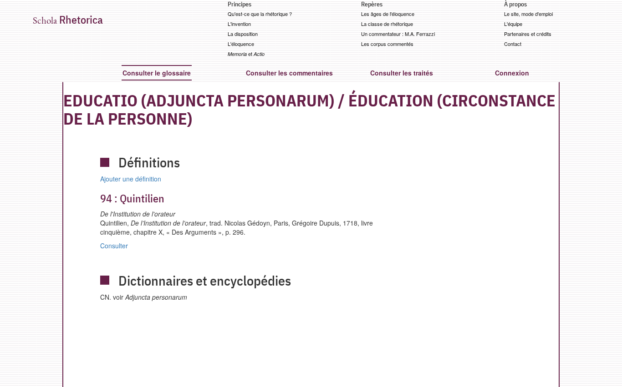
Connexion (512, 72)
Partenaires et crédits (527, 33)
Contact (512, 43)
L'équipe (513, 23)
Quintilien (132, 198)
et (246, 53)
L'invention (239, 23)
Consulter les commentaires (289, 72)
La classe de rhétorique (387, 23)
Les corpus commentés (387, 43)
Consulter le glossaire (156, 72)
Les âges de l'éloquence (387, 13)
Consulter (114, 245)
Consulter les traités (401, 72)
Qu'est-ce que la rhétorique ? (260, 13)
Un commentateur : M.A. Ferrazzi (398, 33)
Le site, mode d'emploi (528, 13)
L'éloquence (241, 43)
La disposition (243, 33)
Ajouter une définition (130, 178)
